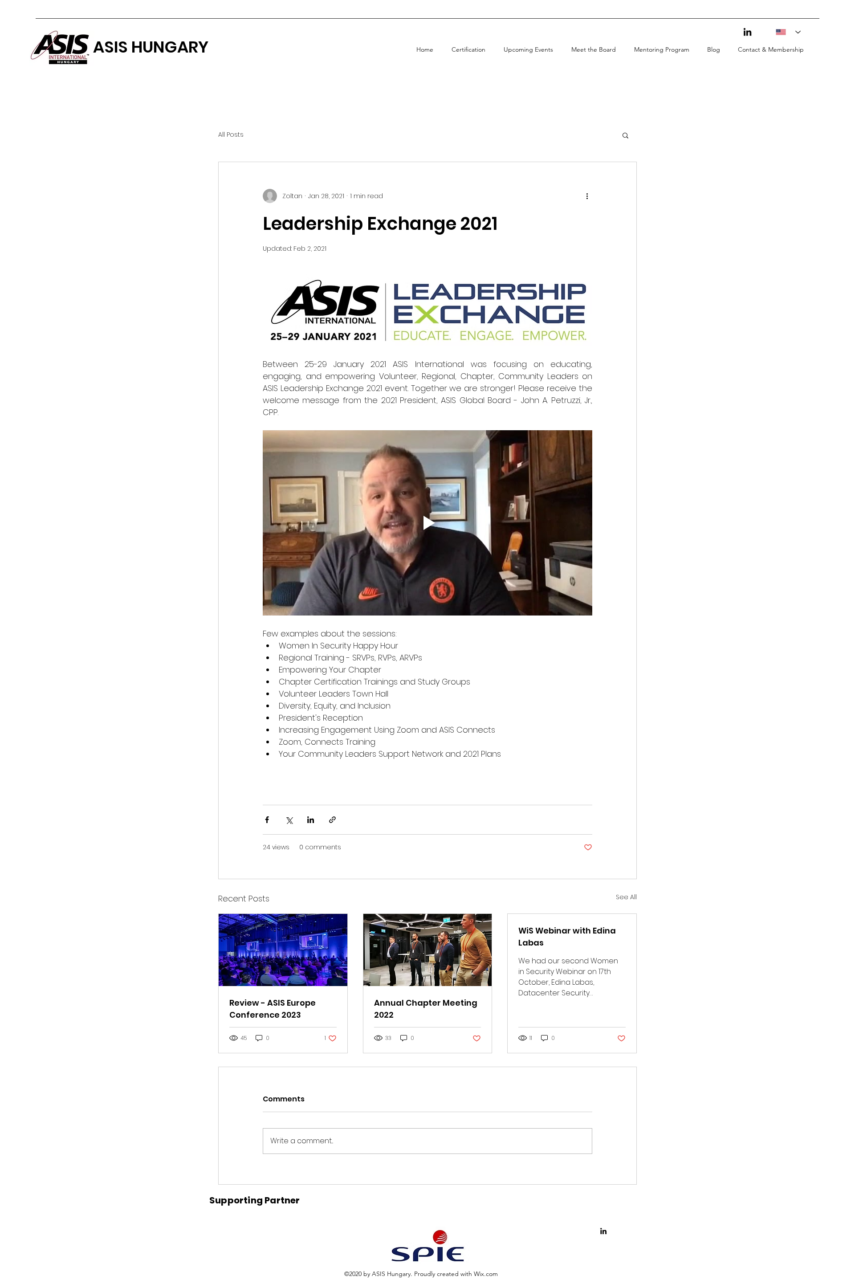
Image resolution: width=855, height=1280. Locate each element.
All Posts (231, 134)
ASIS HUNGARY (150, 47)
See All (626, 897)
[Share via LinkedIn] (310, 819)
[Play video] (427, 523)
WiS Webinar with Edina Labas (567, 936)
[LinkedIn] (747, 31)
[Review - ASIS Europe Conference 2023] (283, 950)
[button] (625, 135)
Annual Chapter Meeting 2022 (425, 1008)
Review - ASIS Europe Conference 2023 (272, 1008)
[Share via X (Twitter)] (289, 819)
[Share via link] (332, 819)
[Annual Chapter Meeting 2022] (427, 950)
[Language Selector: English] (785, 32)
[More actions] (587, 196)
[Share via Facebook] (267, 819)
